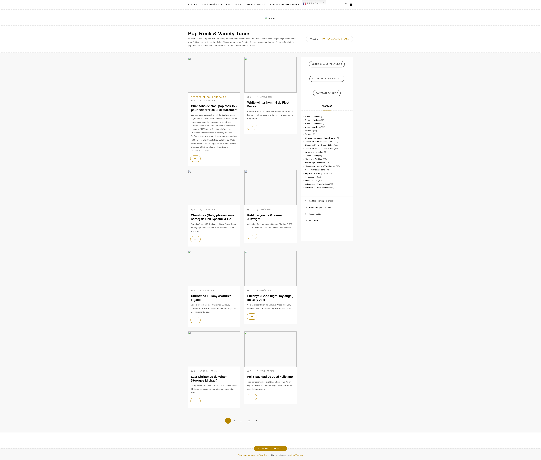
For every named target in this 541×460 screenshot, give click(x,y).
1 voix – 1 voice (312, 116)
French (312, 3)
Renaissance (311, 177)
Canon (308, 134)
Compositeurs (254, 5)
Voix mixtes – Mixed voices (317, 187)
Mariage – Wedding (313, 159)
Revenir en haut (269, 448)
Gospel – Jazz (311, 156)
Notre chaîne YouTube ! (327, 64)
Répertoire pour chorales (208, 97)
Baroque (309, 131)
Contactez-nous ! (327, 93)
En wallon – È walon (314, 152)
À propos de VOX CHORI (283, 5)
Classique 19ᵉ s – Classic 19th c (319, 145)
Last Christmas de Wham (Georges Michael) (209, 378)
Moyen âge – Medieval (315, 163)
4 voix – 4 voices (312, 127)
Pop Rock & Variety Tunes (316, 173)
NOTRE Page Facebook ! (327, 79)
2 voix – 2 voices (312, 120)
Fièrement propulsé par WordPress (254, 455)
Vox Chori (313, 220)
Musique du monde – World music (320, 166)
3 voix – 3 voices (312, 123)
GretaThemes (296, 455)
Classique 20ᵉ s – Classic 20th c (319, 148)
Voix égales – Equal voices (317, 184)
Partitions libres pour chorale (322, 201)
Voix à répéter (210, 5)
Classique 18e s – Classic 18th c (319, 141)
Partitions (232, 5)
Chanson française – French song (320, 138)
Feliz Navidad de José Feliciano (270, 376)
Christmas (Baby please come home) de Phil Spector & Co (212, 217)
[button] (346, 4)
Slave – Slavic (311, 180)
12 (249, 421)
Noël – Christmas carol (315, 170)
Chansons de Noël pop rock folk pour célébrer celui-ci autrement (214, 107)
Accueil (193, 5)
